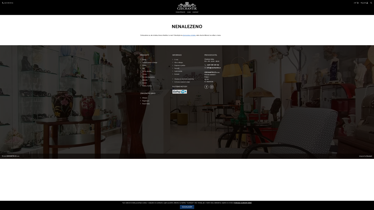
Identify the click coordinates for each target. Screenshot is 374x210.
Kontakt (195, 12)
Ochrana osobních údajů (182, 82)
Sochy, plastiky (146, 71)
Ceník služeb (178, 71)
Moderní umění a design (149, 62)
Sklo (143, 68)
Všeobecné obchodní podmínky (184, 79)
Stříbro (144, 65)
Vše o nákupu (178, 62)
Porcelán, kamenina (148, 77)
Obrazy (144, 74)
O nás (189, 12)
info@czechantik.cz (214, 67)
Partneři (176, 68)
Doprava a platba (179, 65)
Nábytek (144, 80)
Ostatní (144, 83)
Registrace (145, 101)
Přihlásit (144, 98)
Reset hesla (146, 103)
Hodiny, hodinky (147, 86)
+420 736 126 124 (213, 65)
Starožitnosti (180, 12)
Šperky (144, 59)
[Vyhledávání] (371, 2)
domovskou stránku (189, 35)
